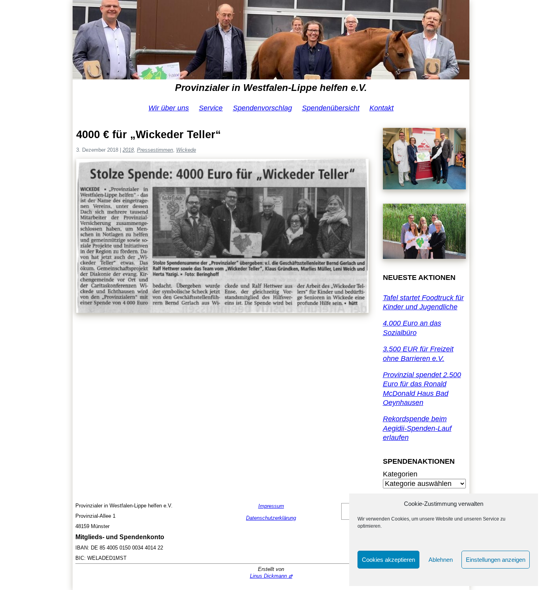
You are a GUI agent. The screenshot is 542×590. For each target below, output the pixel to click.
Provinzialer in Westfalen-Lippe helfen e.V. (271, 87)
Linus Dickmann (268, 576)
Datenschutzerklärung (271, 518)
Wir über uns (168, 108)
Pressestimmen (155, 150)
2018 (128, 150)
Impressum (271, 506)
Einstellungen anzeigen (495, 559)
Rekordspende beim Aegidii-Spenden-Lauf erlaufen (417, 428)
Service (211, 108)
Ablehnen (441, 559)
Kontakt (381, 108)
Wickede (186, 150)
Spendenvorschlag (262, 108)
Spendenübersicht (330, 108)
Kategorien (400, 474)
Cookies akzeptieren (388, 559)
